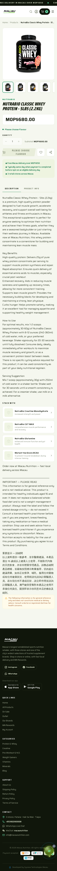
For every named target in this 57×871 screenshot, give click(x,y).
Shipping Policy (9, 789)
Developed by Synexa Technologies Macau (30, 867)
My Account (7, 729)
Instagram (12, 667)
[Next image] (50, 53)
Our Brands (7, 720)
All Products (7, 707)
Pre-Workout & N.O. (11, 752)
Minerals (6, 766)
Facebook (30, 667)
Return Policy (8, 793)
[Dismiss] (54, 846)
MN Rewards (8, 725)
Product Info (31, 188)
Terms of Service (10, 802)
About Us (6, 785)
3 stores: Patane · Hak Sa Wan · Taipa (23, 817)
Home (5, 22)
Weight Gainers (9, 757)
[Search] (30, 11)
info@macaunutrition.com (17, 835)
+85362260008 (13, 821)
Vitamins (6, 761)
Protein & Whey (9, 743)
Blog (4, 770)
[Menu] (52, 11)
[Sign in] (36, 11)
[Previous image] (7, 53)
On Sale (5, 711)
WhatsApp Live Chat (15, 826)
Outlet (5, 716)
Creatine (6, 748)
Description (12, 188)
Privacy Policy (8, 798)
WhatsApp (12, 673)
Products (14, 22)
